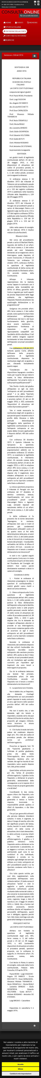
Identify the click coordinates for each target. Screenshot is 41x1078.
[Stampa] (34, 56)
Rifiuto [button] (20, 1069)
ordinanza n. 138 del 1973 (23, 348)
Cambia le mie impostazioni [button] (20, 1074)
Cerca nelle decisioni (30, 16)
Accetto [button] (21, 1064)
